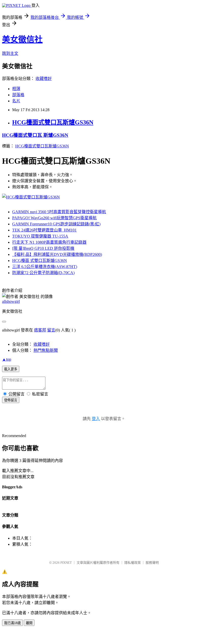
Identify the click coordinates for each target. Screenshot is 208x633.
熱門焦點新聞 (45, 350)
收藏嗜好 (44, 78)
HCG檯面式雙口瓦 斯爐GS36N (35, 135)
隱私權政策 (132, 562)
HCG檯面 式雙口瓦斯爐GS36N (39, 260)
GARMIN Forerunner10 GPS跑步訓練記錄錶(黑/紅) (56, 224)
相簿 (16, 89)
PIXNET (66, 562)
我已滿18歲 (12, 623)
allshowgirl (11, 301)
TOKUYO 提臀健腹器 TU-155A (40, 236)
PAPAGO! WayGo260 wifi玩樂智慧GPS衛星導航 (54, 218)
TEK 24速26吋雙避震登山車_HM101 (44, 230)
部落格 (18, 95)
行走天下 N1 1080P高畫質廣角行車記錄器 (49, 242)
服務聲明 (152, 562)
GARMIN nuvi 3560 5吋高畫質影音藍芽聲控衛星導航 (59, 212)
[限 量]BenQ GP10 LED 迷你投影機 (43, 248)
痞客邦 (40, 330)
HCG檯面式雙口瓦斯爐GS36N (52, 122)
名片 (16, 101)
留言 (51, 330)
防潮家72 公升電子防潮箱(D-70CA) (43, 273)
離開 (29, 623)
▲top (6, 359)
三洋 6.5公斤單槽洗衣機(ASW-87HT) (44, 266)
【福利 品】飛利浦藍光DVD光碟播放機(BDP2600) (57, 254)
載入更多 (10, 369)
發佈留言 (10, 400)
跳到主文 (10, 53)
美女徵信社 (22, 39)
